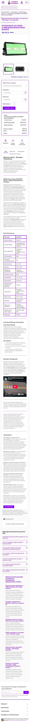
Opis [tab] (5, 151)
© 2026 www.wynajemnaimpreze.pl (17, 720)
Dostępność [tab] (21, 151)
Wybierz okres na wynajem (9, 83)
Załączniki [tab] (12, 151)
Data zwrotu (6, 96)
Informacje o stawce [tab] (15, 154)
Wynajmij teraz (9, 108)
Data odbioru (6, 90)
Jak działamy (9, 507)
